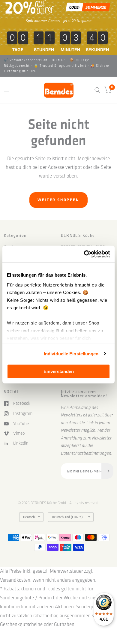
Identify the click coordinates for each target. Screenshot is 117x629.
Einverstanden (59, 371)
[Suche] (97, 90)
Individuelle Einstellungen (71, 353)
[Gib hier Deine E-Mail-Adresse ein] (107, 471)
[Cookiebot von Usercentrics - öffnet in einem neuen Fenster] (84, 254)
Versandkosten (15, 580)
